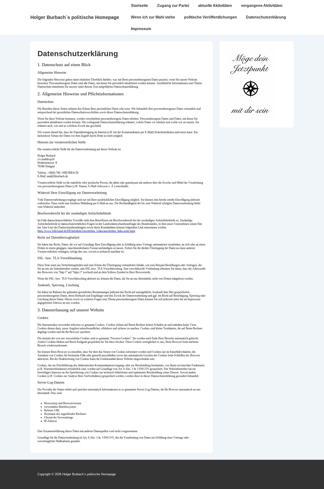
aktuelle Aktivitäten (215, 6)
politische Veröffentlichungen (210, 17)
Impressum (141, 29)
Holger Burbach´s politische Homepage (74, 17)
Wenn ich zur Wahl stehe (153, 17)
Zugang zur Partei (173, 6)
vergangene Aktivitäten (261, 6)
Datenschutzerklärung (266, 17)
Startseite (139, 6)
